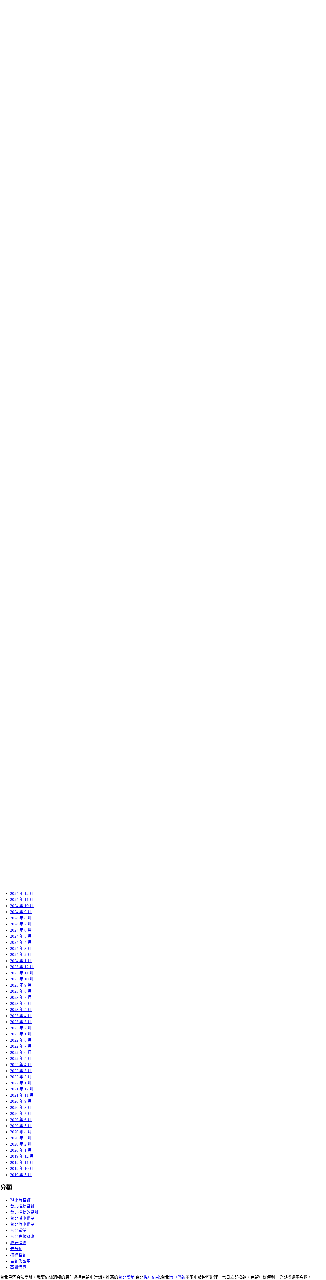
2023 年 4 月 (21, 1016)
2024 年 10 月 (22, 906)
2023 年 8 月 (21, 991)
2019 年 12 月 (22, 1156)
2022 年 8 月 (21, 1040)
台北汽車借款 (22, 1224)
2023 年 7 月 (21, 997)
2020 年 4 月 (21, 1132)
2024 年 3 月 (21, 948)
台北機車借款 (22, 1218)
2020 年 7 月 (21, 1113)
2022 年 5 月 (21, 1058)
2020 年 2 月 (21, 1144)
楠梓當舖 (18, 1255)
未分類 (16, 1249)
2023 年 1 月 (21, 1034)
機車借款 (152, 1277)
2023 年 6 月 (21, 1003)
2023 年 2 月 (21, 1028)
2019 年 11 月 (22, 1162)
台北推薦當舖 (22, 1206)
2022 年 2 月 (21, 1077)
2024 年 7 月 (21, 924)
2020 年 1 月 (21, 1150)
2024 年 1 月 (21, 961)
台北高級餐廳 (22, 1236)
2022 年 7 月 (21, 1046)
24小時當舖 (20, 1200)
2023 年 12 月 (22, 967)
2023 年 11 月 (22, 973)
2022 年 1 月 (21, 1083)
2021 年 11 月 (22, 1095)
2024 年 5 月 (21, 936)
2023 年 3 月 (21, 1022)
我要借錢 (18, 1243)
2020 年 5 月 (21, 1126)
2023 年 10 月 (22, 979)
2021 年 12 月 (22, 1089)
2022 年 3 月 (21, 1071)
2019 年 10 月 (22, 1168)
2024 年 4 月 (21, 942)
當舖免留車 (20, 1261)
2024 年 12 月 (22, 893)
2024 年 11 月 (22, 899)
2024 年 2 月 (21, 954)
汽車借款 (177, 1277)
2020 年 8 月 (21, 1107)
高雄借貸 (18, 1267)
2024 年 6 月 (21, 930)
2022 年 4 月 (21, 1064)
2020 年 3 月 (21, 1138)
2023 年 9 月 (21, 985)
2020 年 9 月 (21, 1101)
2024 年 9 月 (21, 912)
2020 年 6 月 (21, 1119)
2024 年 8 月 (21, 918)
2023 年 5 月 (21, 1009)
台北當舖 (18, 1230)
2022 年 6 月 (21, 1052)
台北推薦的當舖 (24, 1212)
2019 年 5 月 (21, 1175)
